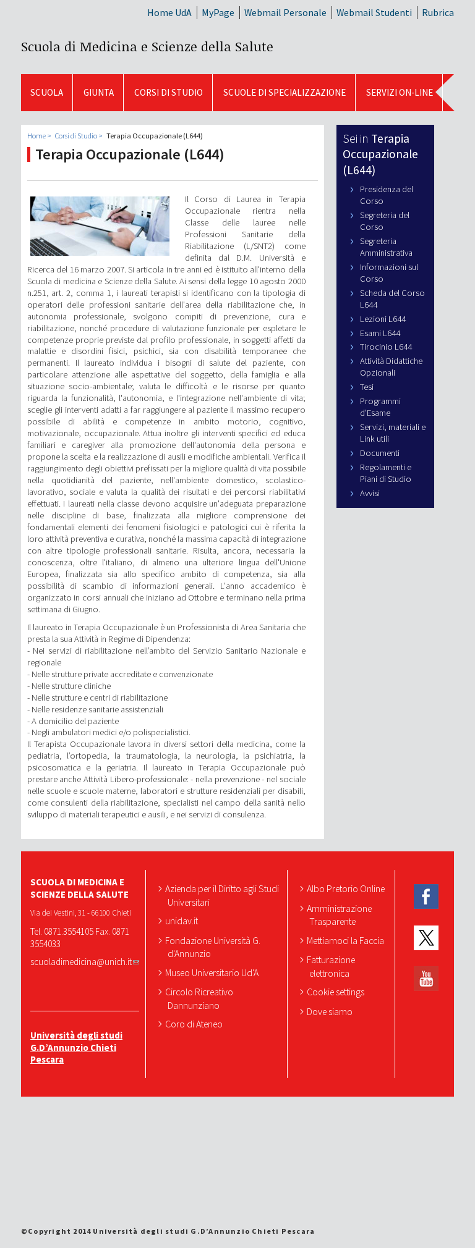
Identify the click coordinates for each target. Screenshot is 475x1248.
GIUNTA (98, 92)
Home (36, 135)
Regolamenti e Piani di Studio (385, 473)
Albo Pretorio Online (347, 888)
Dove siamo (331, 1011)
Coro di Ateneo (195, 1024)
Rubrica (438, 12)
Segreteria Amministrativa (386, 246)
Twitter (426, 938)
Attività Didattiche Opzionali (391, 366)
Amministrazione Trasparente (340, 915)
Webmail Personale (285, 12)
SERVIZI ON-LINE (399, 92)
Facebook (426, 896)
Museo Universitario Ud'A (213, 972)
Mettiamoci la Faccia (346, 940)
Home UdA (169, 12)
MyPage (218, 12)
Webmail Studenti (374, 12)
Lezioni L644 (383, 318)
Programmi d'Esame (380, 406)
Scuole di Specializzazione (284, 92)
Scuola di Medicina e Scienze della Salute (147, 46)
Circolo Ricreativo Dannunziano (200, 998)
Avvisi (370, 493)
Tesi (367, 386)
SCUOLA (46, 92)
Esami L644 (380, 333)
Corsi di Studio (168, 92)
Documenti (380, 452)
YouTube (426, 978)
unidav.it (183, 920)
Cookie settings (336, 991)
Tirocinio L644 (386, 346)
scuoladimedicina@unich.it (81, 962)
